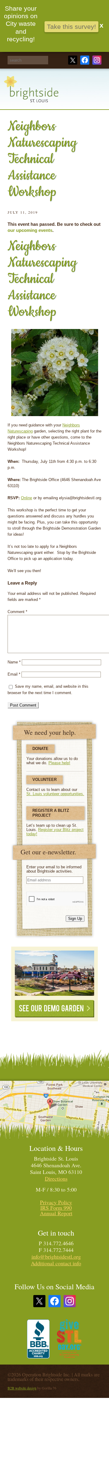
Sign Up (75, 918)
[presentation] (56, 899)
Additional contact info (56, 1263)
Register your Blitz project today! (55, 831)
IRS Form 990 (56, 1207)
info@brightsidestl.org (56, 1256)
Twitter (72, 60)
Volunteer (44, 779)
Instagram (96, 60)
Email (14, 674)
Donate (40, 748)
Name (14, 662)
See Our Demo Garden (54, 1008)
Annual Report (56, 1213)
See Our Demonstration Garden (54, 973)
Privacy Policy (56, 1202)
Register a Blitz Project (50, 813)
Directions (56, 1178)
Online (26, 498)
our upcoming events (30, 230)
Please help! (59, 763)
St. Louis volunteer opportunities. (55, 794)
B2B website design (22, 1387)
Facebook (84, 60)
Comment (17, 611)
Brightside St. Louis (31, 92)
